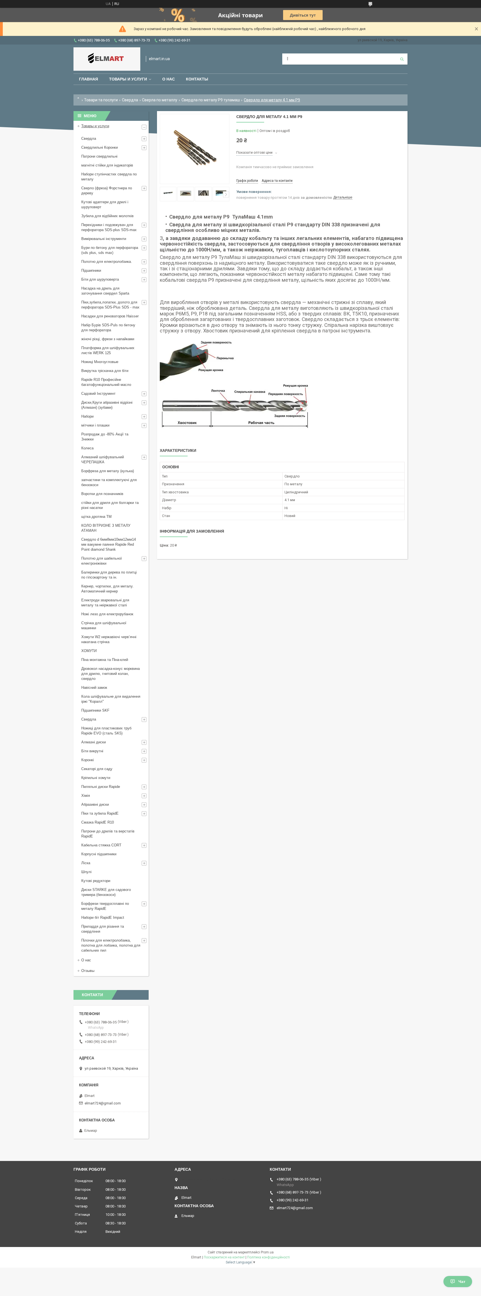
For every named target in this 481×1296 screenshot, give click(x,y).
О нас (168, 79)
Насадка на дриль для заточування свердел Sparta (105, 290)
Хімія (85, 795)
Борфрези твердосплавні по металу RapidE (105, 906)
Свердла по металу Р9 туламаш (210, 100)
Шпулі (86, 872)
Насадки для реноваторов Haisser (110, 316)
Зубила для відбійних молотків (107, 216)
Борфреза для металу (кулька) (107, 471)
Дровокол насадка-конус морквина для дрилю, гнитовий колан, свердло (110, 674)
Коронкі (87, 760)
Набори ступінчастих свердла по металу (109, 176)
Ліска (85, 863)
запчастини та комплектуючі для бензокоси (109, 482)
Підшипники (91, 270)
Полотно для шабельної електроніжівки (101, 560)
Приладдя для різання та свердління (102, 929)
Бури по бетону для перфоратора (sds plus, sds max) (109, 250)
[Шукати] (402, 59)
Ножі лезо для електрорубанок (107, 614)
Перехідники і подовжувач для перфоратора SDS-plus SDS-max (109, 227)
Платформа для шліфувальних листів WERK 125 (107, 350)
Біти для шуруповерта (100, 279)
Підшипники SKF (95, 710)
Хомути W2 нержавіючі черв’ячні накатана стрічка (108, 639)
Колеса (87, 448)
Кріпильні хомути (95, 778)
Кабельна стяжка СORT (101, 845)
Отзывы (87, 971)
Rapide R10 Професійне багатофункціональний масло (106, 382)
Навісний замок (94, 687)
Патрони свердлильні (99, 156)
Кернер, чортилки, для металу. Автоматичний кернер (107, 588)
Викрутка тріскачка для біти (104, 371)
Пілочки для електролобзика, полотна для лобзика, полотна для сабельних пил (110, 945)
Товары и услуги (128, 79)
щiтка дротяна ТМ (96, 517)
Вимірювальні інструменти (103, 239)
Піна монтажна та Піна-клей (104, 660)
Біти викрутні (92, 751)
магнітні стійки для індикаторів (107, 165)
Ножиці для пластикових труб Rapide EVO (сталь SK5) (106, 730)
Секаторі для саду (96, 769)
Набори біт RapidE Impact (102, 917)
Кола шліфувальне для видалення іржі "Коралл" (110, 699)
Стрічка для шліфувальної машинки (103, 625)
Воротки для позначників (102, 494)
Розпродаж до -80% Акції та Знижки (104, 436)
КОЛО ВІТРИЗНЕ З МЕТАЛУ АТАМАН (105, 528)
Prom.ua (267, 1252)
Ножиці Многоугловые (99, 362)
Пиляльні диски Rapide (100, 787)
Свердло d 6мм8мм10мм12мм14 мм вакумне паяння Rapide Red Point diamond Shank (108, 544)
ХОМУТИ (89, 651)
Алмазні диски (93, 742)
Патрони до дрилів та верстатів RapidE (107, 833)
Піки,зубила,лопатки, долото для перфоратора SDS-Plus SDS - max (110, 304)
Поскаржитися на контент (224, 1257)
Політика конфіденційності (268, 1257)
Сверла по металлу (159, 100)
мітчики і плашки (95, 425)
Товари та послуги (101, 100)
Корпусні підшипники (98, 854)
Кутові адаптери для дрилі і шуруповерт (104, 204)
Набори (87, 416)
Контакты (197, 79)
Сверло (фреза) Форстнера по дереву (106, 190)
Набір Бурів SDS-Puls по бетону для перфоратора (108, 327)
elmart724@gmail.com (103, 1103)
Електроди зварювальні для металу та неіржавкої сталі (105, 602)
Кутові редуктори (95, 881)
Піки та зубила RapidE (100, 813)
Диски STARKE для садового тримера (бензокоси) (106, 892)
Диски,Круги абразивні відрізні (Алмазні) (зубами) (106, 405)
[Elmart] (106, 59)
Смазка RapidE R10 (97, 822)
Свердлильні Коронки (99, 147)
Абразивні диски (95, 804)
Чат (461, 1281)
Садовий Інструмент (98, 393)
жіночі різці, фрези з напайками (107, 339)
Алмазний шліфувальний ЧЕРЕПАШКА (102, 459)
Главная (88, 79)
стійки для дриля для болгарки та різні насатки (110, 505)
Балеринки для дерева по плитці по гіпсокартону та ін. (109, 574)
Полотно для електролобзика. (106, 261)
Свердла (130, 100)
